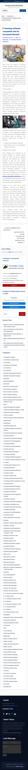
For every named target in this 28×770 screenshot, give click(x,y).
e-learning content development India (13, 478)
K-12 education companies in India (12, 604)
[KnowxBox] (14, 297)
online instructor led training (11, 654)
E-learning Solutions (9, 515)
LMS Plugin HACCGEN (9, 633)
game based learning (9, 562)
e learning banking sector (10, 425)
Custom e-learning (8, 415)
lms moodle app (8, 630)
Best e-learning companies (10, 394)
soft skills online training (10, 678)
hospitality (6, 572)
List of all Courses (14, 303)
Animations (6, 378)
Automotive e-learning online (11, 386)
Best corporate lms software (11, 391)
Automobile (5, 39)
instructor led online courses (11, 590)
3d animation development (10, 365)
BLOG (5, 404)
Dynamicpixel (7, 423)
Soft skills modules (8, 676)
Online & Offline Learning (10, 652)
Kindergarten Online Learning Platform (13, 617)
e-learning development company (12, 486)
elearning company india (10, 541)
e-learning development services (12, 489)
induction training (8, 577)
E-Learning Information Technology (12, 507)
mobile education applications (11, 644)
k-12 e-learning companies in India (12, 598)
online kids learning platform (11, 657)
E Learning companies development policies (13, 429)
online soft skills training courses (12, 662)
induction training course (10, 580)
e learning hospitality (9, 443)
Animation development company (12, 376)
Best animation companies (10, 389)
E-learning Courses (8, 483)
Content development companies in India (14, 409)
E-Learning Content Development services (14, 481)
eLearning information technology (12, 549)
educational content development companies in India (12, 531)
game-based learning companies (12, 565)
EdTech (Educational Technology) (12, 517)
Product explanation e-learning (11, 665)
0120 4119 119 (8, 1)
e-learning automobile (9, 467)
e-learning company (8, 473)
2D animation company (9, 357)
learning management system (11, 622)
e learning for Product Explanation (12, 441)
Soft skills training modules (10, 681)
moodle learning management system (13, 649)
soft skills (6, 670)
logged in (10, 252)
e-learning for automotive (10, 491)
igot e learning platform (9, 574)
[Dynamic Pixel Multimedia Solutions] (14, 267)
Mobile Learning (8, 646)
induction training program (10, 582)
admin (16, 37)
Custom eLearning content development (14, 417)
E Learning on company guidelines (12, 446)
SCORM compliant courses (10, 668)
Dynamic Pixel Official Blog (14, 5)
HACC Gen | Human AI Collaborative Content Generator (12, 568)
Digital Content (7, 420)
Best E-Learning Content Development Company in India (13, 400)
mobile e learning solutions (10, 638)
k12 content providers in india (11, 612)
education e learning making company (13, 523)
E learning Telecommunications (11, 451)
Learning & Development (10, 620)
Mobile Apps (7, 636)
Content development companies (12, 407)
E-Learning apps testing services (12, 465)
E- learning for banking (9, 454)
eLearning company (8, 538)
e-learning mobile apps (9, 509)
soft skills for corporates (10, 673)
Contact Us (22, 10)
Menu (5, 10)
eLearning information (9, 546)
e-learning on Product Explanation (12, 512)
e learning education (9, 435)
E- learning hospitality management (12, 457)
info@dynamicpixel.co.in (18, 1)
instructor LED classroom (10, 588)
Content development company (11, 412)
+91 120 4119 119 (13, 276)
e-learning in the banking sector (11, 504)
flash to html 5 (7, 554)
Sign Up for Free (14, 307)
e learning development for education (13, 433)
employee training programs (11, 551)
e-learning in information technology (13, 501)
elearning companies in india (11, 535)
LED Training (7, 625)
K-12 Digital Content (9, 596)
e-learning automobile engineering (12, 470)
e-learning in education (9, 499)
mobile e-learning (8, 641)
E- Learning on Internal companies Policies (14, 459)
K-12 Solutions (7, 609)
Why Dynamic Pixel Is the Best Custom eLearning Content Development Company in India (14, 345)
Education (6, 520)
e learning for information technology (13, 438)
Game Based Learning (9, 559)
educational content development (12, 528)
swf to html (6, 684)
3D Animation (7, 362)
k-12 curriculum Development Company (13, 593)
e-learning (6, 462)
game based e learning (9, 556)
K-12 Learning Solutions (10, 606)
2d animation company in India (11, 360)
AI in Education (7, 368)
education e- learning (9, 525)
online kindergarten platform (11, 660)
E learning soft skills (9, 449)
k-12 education (7, 601)
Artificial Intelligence (9, 381)
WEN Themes (19, 766)
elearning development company (12, 543)
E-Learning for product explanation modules (12, 495)
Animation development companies (12, 373)
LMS (5, 628)
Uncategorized (7, 686)
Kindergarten (7, 614)
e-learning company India (10, 475)
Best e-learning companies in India (12, 397)
